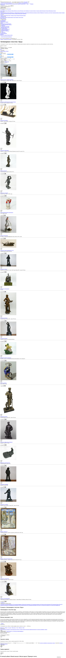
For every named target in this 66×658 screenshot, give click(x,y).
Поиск (1, 18)
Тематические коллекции (7, 13)
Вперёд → (3, 602)
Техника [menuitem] (47, 10)
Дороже (7, 51)
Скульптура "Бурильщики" (4, 288)
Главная (1, 15)
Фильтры (2, 48)
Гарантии (18, 15)
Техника (1, 60)
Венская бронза (7, 12)
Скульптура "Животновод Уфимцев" (6, 442)
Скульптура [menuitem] (31, 10)
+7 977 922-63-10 (14, 631)
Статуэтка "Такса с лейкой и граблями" (6, 79)
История (21, 15)
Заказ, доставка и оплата (12, 15)
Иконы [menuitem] (13, 10)
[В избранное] (1, 78)
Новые (1, 51)
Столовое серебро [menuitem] (39, 10)
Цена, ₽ (1, 52)
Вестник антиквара (3, 33)
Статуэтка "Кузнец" (3, 170)
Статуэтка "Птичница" (4, 235)
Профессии (42, 12)
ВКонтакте (2, 35)
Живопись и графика (13, 12)
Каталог (1, 11)
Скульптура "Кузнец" (3, 338)
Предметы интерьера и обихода (35, 12)
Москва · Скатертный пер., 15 (24, 2)
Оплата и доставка (19, 629)
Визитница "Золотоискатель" (5, 462)
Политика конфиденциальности (31, 629)
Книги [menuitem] (1, 10)
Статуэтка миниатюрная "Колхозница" (6, 212)
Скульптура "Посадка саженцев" (5, 357)
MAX (12, 35)
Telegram (5, 35)
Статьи (19, 17)
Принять (59, 657)
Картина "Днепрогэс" (4, 531)
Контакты (4, 18)
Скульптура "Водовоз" (4, 120)
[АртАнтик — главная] (2, 4)
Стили (14, 17)
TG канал (9, 627)
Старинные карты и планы (56, 12)
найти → (12, 5)
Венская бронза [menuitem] (5, 10)
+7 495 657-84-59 (3, 2)
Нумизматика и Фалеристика (25, 12)
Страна (1, 59)
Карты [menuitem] (35, 10)
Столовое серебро (4, 28)
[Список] (1, 49)
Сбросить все (7, 61)
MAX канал (14, 627)
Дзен (17, 627)
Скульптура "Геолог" (3, 269)
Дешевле (4, 51)
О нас (1, 14)
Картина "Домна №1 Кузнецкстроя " (6, 558)
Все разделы (2, 17)
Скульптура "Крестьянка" (4, 150)
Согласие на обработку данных (42, 629)
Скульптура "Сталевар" (4, 484)
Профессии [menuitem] (27, 10)
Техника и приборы (15, 13)
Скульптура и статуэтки (48, 12)
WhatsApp (8, 35)
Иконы (18, 12)
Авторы (6, 17)
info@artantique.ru (9, 2)
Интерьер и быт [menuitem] (22, 10)
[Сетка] (0, 49)
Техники (16, 17)
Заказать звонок (3, 7)
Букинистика (2, 12)
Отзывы (24, 15)
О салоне (11, 629)
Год (1, 55)
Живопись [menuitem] (9, 10)
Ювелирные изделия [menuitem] (52, 10)
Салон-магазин (5, 15)
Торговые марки (10, 17)
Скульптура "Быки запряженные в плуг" (7, 250)
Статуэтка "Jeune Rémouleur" (5, 598)
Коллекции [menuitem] (44, 10)
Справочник (2, 16)
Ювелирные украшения (22, 13)
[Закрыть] (28, 1)
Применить (2, 61)
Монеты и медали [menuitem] (17, 10)
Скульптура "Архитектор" (4, 578)
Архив (22, 17)
